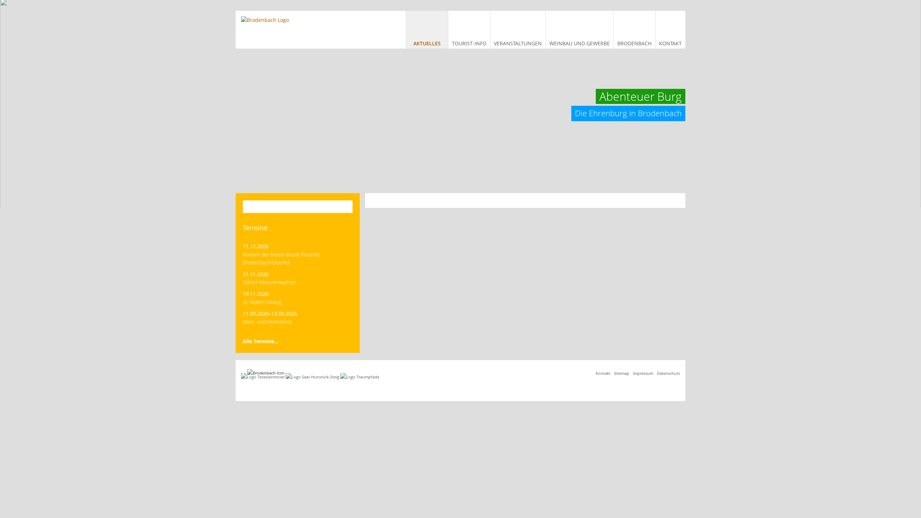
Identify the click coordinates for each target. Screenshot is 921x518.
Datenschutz (668, 373)
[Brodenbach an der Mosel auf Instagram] (670, 387)
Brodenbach (634, 43)
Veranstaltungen (518, 43)
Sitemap (621, 373)
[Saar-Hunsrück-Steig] (312, 377)
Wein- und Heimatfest (267, 321)
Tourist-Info (469, 43)
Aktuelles (427, 43)
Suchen (342, 206)
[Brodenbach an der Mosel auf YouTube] (677, 387)
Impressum (643, 373)
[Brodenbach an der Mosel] (265, 20)
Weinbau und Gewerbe (579, 43)
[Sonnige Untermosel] (263, 377)
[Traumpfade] (359, 377)
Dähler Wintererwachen (269, 282)
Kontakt (670, 43)
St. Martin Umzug (262, 302)
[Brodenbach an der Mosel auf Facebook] (662, 387)
